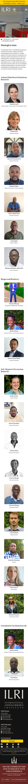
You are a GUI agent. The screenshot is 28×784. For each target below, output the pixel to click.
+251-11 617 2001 (6, 731)
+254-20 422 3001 (6, 717)
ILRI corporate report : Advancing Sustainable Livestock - (14, 2)
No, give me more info (19, 779)
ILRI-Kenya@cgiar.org (7, 719)
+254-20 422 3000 (6, 716)
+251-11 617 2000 (6, 729)
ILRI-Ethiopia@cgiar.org (7, 732)
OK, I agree (5, 779)
